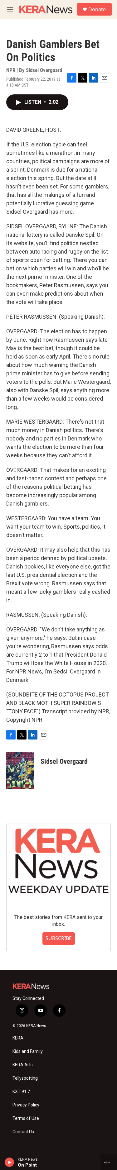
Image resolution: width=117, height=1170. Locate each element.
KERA (17, 1038)
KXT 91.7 (21, 1091)
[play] (9, 1162)
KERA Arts (22, 1065)
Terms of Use (25, 1118)
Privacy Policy (25, 1105)
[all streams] (108, 1162)
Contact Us (23, 1132)
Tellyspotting (25, 1078)
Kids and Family (27, 1051)
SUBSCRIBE (59, 938)
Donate (97, 9)
